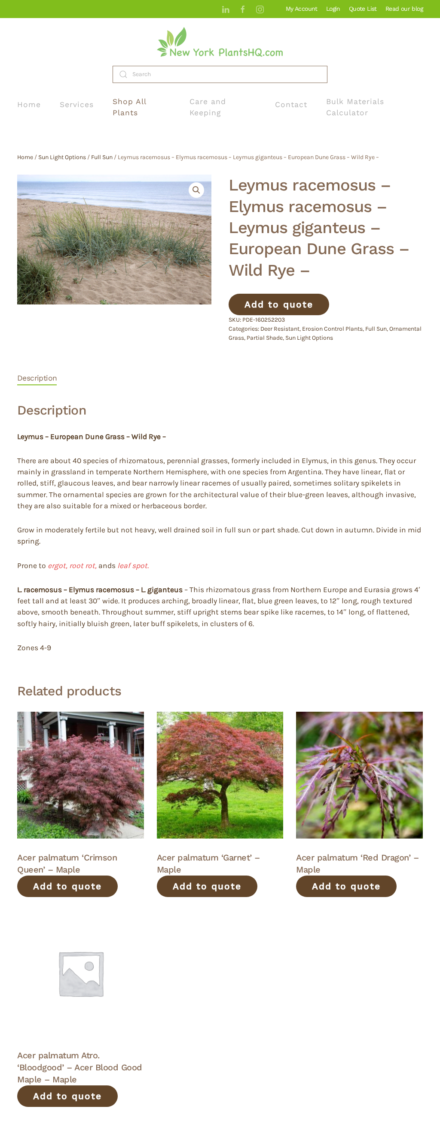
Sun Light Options (62, 157)
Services (77, 104)
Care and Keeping (207, 107)
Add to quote (278, 304)
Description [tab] (37, 378)
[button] (196, 190)
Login (333, 8)
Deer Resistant (279, 328)
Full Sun (102, 157)
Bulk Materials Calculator (355, 107)
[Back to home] (220, 42)
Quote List (363, 8)
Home (29, 104)
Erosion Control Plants (332, 328)
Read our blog (404, 8)
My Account (302, 8)
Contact (291, 104)
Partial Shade (265, 337)
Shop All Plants (129, 107)
